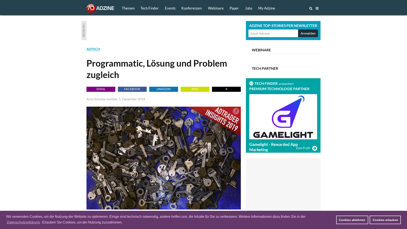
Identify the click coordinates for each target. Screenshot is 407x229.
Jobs (248, 8)
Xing (195, 89)
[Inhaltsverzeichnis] (317, 8)
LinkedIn (164, 89)
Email (100, 89)
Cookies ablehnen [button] (352, 220)
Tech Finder (150, 8)
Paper (234, 8)
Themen (128, 8)
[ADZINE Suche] (297, 8)
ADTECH (93, 49)
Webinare (216, 8)
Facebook (132, 89)
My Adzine (266, 8)
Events (170, 8)
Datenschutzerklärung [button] (23, 222)
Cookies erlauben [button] (385, 220)
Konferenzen (191, 8)
